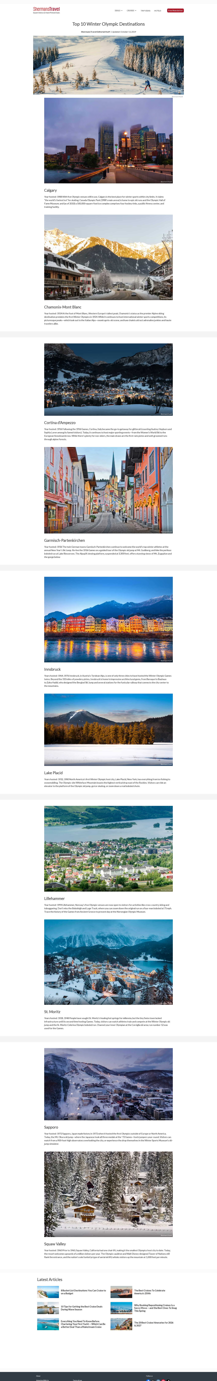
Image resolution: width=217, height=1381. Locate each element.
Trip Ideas (145, 11)
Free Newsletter (175, 10)
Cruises (130, 10)
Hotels (157, 11)
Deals (117, 10)
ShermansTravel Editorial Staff (95, 32)
